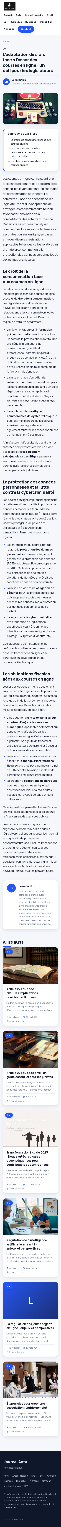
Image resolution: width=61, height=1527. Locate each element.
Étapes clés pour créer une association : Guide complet (26, 1406)
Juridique (16, 21)
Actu (19, 15)
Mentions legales (12, 1486)
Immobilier (45, 21)
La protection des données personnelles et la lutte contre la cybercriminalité (28, 152)
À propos (9, 29)
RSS (26, 1486)
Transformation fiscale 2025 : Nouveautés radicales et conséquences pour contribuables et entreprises (27, 1158)
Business (30, 21)
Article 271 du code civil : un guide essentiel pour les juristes (29, 1075)
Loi (5, 21)
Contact (26, 29)
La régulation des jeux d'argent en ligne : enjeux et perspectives (30, 1326)
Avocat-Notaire (34, 15)
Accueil (8, 15)
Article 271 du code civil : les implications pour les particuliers (22, 993)
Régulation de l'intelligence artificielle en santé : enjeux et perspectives (26, 1244)
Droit (50, 15)
